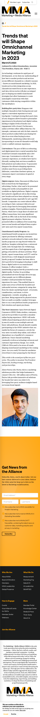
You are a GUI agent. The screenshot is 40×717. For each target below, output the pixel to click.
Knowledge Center (30, 608)
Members (5, 583)
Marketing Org (28, 579)
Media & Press (28, 611)
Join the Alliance (8, 629)
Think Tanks (27, 614)
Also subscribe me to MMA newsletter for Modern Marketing (20, 508)
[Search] (32, 2)
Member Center (7, 614)
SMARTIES (27, 589)
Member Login (15, 2)
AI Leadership (28, 586)
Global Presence (8, 589)
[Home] (3, 23)
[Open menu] (36, 14)
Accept (5, 714)
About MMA (6, 576)
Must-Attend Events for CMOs (9, 610)
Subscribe (26, 2)
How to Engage (8, 600)
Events (4, 605)
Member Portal (28, 605)
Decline (13, 714)
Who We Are (7, 572)
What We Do (28, 572)
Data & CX (26, 583)
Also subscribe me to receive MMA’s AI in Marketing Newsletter (19, 515)
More (25, 600)
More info (22, 710)
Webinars (5, 617)
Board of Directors (8, 579)
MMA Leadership (8, 586)
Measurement (28, 576)
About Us (26, 618)
